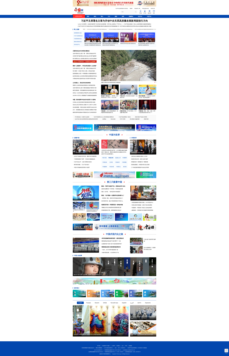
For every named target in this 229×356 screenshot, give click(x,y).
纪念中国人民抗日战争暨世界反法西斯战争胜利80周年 (86, 119)
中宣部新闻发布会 (78, 38)
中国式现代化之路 (114, 234)
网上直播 (76, 29)
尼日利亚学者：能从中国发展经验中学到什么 (112, 201)
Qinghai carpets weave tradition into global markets (87, 334)
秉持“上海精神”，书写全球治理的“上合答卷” (85, 65)
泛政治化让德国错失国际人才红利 (139, 156)
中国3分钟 (122, 95)
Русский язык (114, 302)
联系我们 (118, 345)
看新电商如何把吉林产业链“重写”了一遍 (111, 241)
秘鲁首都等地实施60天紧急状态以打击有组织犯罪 (84, 112)
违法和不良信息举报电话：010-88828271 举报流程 (137, 347)
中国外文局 (153, 8)
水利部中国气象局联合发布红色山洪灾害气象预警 (84, 56)
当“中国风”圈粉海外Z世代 (79, 152)
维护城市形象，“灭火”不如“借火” (81, 164)
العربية (132, 302)
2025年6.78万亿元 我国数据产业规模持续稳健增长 (85, 95)
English (80, 302)
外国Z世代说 (123, 111)
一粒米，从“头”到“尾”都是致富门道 (110, 249)
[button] (155, 65)
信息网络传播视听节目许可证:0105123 (95, 351)
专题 (150, 26)
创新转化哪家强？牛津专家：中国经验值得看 (112, 188)
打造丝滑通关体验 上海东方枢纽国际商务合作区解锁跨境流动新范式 (86, 250)
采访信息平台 (77, 44)
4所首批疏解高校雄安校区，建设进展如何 (113, 238)
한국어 (139, 302)
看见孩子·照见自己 (105, 95)
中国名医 (103, 111)
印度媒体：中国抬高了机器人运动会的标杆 (142, 207)
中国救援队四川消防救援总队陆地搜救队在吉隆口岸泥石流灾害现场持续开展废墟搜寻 (121, 82)
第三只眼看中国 (114, 182)
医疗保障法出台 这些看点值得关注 (81, 58)
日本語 (105, 302)
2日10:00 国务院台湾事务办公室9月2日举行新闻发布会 (120, 29)
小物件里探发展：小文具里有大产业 (110, 252)
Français (88, 302)
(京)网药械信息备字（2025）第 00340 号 (133, 351)
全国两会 (104, 119)
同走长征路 (113, 119)
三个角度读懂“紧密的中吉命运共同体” (140, 167)
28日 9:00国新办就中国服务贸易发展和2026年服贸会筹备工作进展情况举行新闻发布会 (153, 29)
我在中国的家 (142, 95)
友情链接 (130, 345)
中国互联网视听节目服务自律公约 (88, 347)
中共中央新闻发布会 (78, 35)
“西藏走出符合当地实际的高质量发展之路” (111, 207)
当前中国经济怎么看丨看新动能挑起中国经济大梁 (84, 87)
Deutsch (97, 302)
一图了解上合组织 (110, 24)
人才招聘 (113, 345)
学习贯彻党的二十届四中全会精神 (82, 116)
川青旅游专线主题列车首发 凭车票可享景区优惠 (84, 78)
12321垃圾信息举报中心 (108, 347)
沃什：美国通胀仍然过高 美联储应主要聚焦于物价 (85, 109)
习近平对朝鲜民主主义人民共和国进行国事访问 (104, 116)
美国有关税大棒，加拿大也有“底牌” (139, 159)
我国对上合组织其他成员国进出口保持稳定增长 (84, 85)
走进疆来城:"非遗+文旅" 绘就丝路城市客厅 (112, 243)
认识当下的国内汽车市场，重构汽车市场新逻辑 (85, 156)
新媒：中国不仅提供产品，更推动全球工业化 (113, 186)
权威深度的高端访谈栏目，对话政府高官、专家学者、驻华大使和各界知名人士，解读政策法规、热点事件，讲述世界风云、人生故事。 (114, 152)
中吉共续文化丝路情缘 (100, 24)
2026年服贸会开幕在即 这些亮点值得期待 (87, 93)
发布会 (74, 93)
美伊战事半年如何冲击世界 (83, 99)
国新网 (131, 8)
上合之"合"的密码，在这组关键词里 (86, 24)
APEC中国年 (122, 119)
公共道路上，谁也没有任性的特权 (82, 82)
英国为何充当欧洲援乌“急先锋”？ (138, 152)
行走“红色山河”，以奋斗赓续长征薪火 (83, 161)
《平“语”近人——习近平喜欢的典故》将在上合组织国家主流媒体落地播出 (133, 24)
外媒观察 (75, 198)
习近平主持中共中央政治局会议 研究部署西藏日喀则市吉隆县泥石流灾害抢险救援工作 (98, 26)
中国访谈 (141, 111)
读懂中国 (76, 138)
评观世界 (134, 138)
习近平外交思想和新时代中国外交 (121, 8)
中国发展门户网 (137, 8)
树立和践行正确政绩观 (134, 119)
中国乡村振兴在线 (145, 8)
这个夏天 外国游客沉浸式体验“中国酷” (140, 198)
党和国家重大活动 (78, 32)
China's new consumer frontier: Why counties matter (142, 334)
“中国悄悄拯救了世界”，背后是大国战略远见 (84, 159)
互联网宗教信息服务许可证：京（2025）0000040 (114, 351)
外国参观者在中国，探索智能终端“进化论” (111, 210)
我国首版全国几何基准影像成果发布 (111, 247)
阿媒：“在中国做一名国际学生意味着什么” (112, 195)
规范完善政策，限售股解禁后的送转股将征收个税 (84, 90)
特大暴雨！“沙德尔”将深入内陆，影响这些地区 (84, 71)
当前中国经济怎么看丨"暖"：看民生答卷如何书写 (84, 53)
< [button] (154, 29)
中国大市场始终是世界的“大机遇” (82, 167)
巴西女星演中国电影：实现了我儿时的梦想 (142, 205)
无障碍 (226, 353)
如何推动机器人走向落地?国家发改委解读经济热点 (85, 76)
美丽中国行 (146, 119)
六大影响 (93, 99)
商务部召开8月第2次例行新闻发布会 (128, 43)
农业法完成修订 (93, 58)
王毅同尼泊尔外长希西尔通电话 (81, 51)
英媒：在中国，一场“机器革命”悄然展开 (110, 191)
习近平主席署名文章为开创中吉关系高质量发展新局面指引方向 (114, 20)
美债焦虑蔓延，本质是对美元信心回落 (140, 164)
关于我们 (98, 345)
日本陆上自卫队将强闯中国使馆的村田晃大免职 (84, 102)
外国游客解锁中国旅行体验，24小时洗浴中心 (142, 202)
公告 (122, 345)
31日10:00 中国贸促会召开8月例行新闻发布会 (97, 29)
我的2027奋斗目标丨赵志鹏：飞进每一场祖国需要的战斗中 (88, 274)
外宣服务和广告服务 (106, 345)
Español (124, 302)
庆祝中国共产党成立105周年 (141, 116)
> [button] (155, 29)
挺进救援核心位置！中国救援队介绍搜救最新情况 (84, 73)
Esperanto (148, 302)
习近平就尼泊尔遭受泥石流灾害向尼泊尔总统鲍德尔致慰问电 (134, 26)
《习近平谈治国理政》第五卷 (124, 116)
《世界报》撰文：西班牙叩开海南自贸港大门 (112, 198)
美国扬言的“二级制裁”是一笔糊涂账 (139, 161)
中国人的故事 (78, 255)
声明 (126, 345)
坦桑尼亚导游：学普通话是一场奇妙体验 (112, 204)
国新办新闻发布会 (78, 41)
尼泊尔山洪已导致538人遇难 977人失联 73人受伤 (84, 104)
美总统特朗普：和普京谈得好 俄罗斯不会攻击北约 (85, 107)
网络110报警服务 (99, 347)
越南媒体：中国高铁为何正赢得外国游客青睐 (142, 210)
